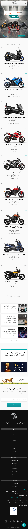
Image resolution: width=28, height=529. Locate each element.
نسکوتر (14, 448)
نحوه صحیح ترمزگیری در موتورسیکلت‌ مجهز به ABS (9, 308)
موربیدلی (14, 434)
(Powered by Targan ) (10, 527)
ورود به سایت (14, 486)
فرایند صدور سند (14, 460)
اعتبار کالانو (14, 463)
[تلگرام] (10, 521)
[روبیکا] (18, 521)
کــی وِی (14, 437)
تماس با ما (14, 471)
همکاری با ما (14, 474)
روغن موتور (14, 454)
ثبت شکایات (14, 468)
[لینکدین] (22, 521)
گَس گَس (14, 443)
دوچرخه (14, 440)
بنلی (14, 432)
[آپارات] (14, 521)
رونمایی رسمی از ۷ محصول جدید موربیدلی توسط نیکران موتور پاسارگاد (9, 332)
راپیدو (14, 445)
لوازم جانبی (14, 451)
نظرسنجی (14, 466)
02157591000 (21, 495)
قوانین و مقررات (14, 483)
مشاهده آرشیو (14, 340)
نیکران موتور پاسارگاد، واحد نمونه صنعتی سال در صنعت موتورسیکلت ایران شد (9, 319)
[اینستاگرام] (6, 521)
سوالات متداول (14, 477)
